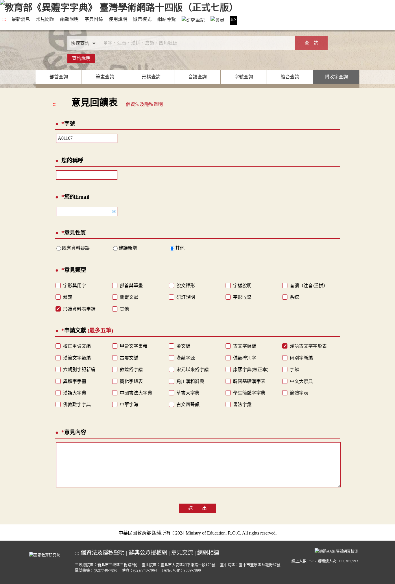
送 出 (197, 508)
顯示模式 (142, 19)
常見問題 (45, 19)
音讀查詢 (197, 76)
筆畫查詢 (105, 76)
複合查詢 (290, 76)
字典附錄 (93, 19)
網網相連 (208, 553)
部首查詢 (58, 76)
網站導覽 (166, 19)
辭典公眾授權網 (148, 553)
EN (233, 19)
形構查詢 (151, 76)
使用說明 (118, 19)
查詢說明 (81, 58)
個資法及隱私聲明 (144, 104)
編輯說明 (69, 19)
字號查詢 (244, 76)
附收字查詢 (336, 76)
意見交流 (182, 553)
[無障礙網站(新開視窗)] (336, 550)
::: (4, 19)
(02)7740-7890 (105, 570)
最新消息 (21, 19)
